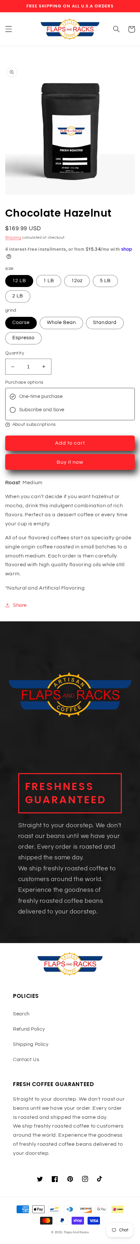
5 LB (105, 280)
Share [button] (20, 605)
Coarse (21, 322)
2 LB (17, 295)
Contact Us (26, 1059)
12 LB (19, 280)
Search (21, 1013)
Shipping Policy (30, 1044)
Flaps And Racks (76, 1232)
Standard (104, 322)
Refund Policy (29, 1029)
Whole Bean (61, 322)
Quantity (14, 353)
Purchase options (24, 382)
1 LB (48, 280)
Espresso (23, 337)
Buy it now (70, 462)
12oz (77, 280)
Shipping (13, 237)
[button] (8, 29)
